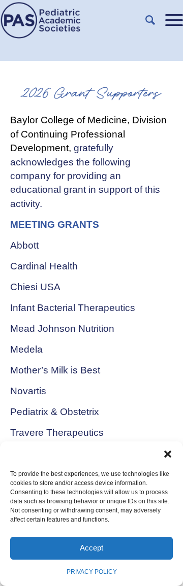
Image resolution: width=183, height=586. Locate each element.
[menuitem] (145, 20)
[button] (168, 454)
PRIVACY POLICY (92, 571)
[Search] (145, 20)
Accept (91, 547)
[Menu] (169, 20)
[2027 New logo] (73, 20)
